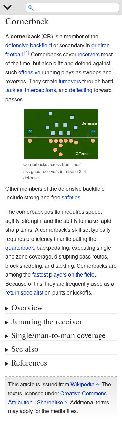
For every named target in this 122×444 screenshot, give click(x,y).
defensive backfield (28, 45)
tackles (13, 90)
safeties (71, 197)
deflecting (81, 90)
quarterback (19, 247)
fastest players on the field (63, 274)
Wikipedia (82, 384)
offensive (29, 72)
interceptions (40, 90)
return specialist (24, 292)
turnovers (70, 81)
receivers (89, 54)
